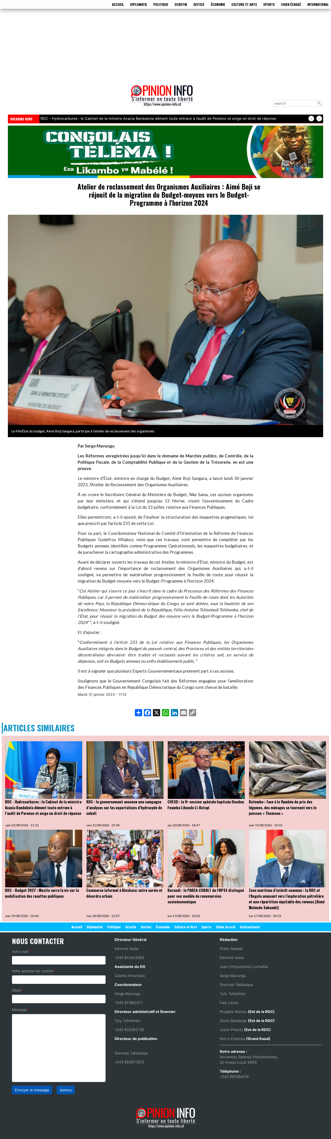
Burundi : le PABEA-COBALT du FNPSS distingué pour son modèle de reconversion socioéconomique (206, 895)
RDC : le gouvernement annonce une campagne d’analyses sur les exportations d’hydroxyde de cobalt (124, 807)
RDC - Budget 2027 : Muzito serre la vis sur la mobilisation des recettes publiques (42, 893)
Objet (16, 990)
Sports (269, 4)
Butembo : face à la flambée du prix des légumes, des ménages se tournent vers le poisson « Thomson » (282, 807)
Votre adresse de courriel (32, 971)
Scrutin (181, 4)
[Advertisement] (165, 45)
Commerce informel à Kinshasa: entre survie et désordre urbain (124, 893)
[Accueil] (163, 98)
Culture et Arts (244, 4)
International (318, 4)
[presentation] (311, 118)
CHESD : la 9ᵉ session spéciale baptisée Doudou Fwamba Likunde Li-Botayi (206, 804)
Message (19, 1009)
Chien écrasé (291, 4)
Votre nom (20, 951)
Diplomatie (138, 4)
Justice (198, 4)
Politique (160, 4)
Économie (218, 4)
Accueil (118, 4)
